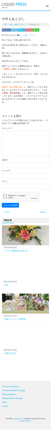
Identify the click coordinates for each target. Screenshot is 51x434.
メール (6, 171)
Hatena (22, 30)
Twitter (15, 30)
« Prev (7, 212)
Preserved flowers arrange (13, 390)
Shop (4, 402)
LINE (36, 30)
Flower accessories (10, 387)
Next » (43, 212)
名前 (5, 160)
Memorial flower (9, 394)
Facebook (7, 30)
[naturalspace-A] (14, 4)
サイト (5, 181)
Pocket (30, 30)
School (5, 406)
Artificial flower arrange (12, 398)
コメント (7, 128)
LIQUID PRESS (25, 421)
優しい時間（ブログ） (27, 35)
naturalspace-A (17, 419)
